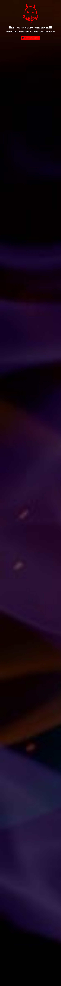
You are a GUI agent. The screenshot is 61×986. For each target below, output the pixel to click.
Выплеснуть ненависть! (31, 38)
